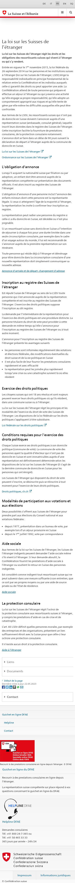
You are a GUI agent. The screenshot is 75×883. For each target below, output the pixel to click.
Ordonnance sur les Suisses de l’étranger (25, 157)
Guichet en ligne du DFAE (18, 769)
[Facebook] (4, 687)
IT (51, 3)
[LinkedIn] (11, 687)
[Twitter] (7, 687)
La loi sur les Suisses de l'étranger (21, 151)
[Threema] (15, 687)
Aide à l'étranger (11, 649)
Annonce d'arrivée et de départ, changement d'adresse (33, 270)
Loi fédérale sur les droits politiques (22, 425)
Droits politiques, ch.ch (15, 491)
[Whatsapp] (18, 687)
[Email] (21, 687)
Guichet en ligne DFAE (15, 714)
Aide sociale (9, 591)
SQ (71, 3)
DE (44, 3)
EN (64, 3)
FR (57, 3)
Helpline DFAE (11, 821)
